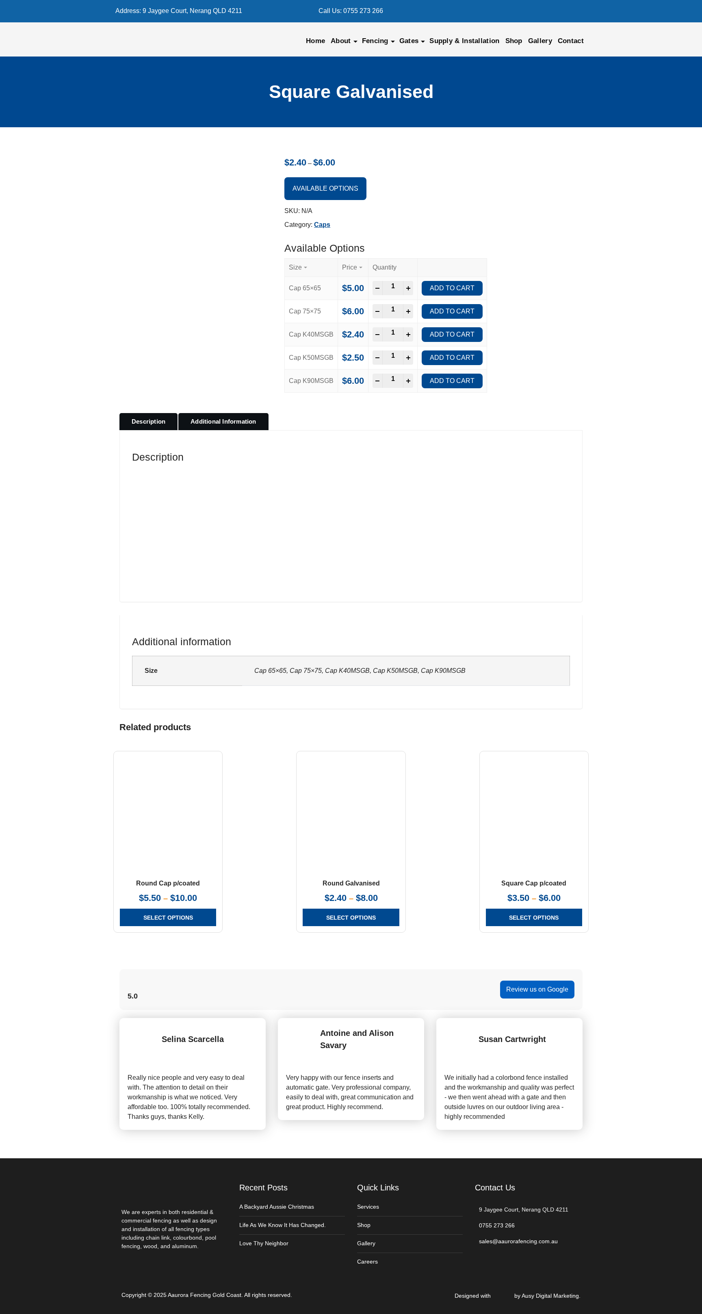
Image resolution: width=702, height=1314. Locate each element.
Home (315, 41)
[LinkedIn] (540, 11)
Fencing (375, 41)
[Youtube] (581, 11)
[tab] (148, 422)
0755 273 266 (363, 10)
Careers (367, 1261)
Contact (571, 41)
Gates (409, 41)
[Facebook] (514, 11)
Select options (168, 917)
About (341, 41)
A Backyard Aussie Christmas (276, 1206)
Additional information (223, 421)
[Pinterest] (567, 11)
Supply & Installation (464, 41)
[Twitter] (527, 11)
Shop (513, 41)
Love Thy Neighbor (263, 1243)
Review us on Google (537, 989)
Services (368, 1206)
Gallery (540, 41)
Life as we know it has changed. (282, 1225)
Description (148, 421)
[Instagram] (554, 11)
